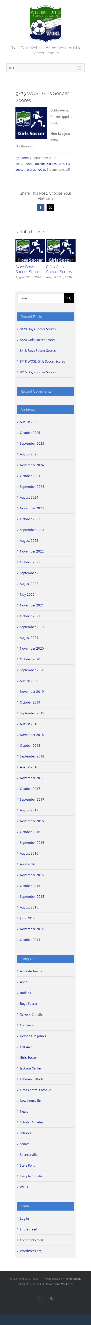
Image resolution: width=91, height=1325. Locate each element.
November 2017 (32, 778)
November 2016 (32, 821)
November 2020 (32, 648)
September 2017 (32, 799)
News (24, 1111)
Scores (31, 170)
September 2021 (32, 627)
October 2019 (30, 702)
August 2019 (29, 724)
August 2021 (29, 637)
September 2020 (32, 670)
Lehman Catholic (32, 1079)
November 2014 (32, 929)
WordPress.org (30, 1251)
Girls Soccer (28, 1057)
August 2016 (29, 853)
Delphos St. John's (33, 1036)
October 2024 (30, 476)
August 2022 (29, 583)
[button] (18, 259)
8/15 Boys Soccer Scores (38, 372)
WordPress (67, 1284)
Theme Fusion (72, 1279)
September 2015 (32, 896)
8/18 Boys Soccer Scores (38, 350)
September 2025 (32, 443)
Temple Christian (32, 1176)
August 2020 (29, 681)
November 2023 (32, 508)
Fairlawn (26, 1047)
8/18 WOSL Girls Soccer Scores (42, 361)
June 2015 (27, 918)
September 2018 (32, 756)
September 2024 (32, 486)
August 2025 (29, 454)
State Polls (27, 1165)
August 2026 (29, 422)
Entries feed (28, 1229)
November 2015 (32, 875)
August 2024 (29, 497)
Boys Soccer (28, 1003)
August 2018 (29, 767)
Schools (25, 1133)
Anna (29, 164)
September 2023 (32, 530)
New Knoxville (30, 1100)
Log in (24, 1218)
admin (24, 158)
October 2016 (30, 832)
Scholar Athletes (31, 1122)
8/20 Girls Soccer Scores (37, 340)
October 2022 (30, 562)
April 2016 (27, 864)
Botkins (40, 164)
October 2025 (30, 432)
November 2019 (32, 691)
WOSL (41, 170)
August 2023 (29, 540)
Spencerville (28, 1154)
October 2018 (30, 745)
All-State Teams (31, 971)
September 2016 (32, 842)
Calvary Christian (32, 1014)
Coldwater (54, 164)
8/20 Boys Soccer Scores (38, 329)
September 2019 (32, 713)
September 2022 (32, 573)
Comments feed (31, 1240)
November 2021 (32, 605)
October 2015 (30, 886)
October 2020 (30, 659)
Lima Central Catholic (35, 1090)
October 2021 (30, 616)
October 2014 (30, 939)
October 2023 (30, 519)
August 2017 (29, 810)
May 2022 (27, 594)
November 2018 (32, 735)
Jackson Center (30, 1068)
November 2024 (32, 465)
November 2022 (32, 551)
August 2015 (29, 907)
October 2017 (30, 788)
